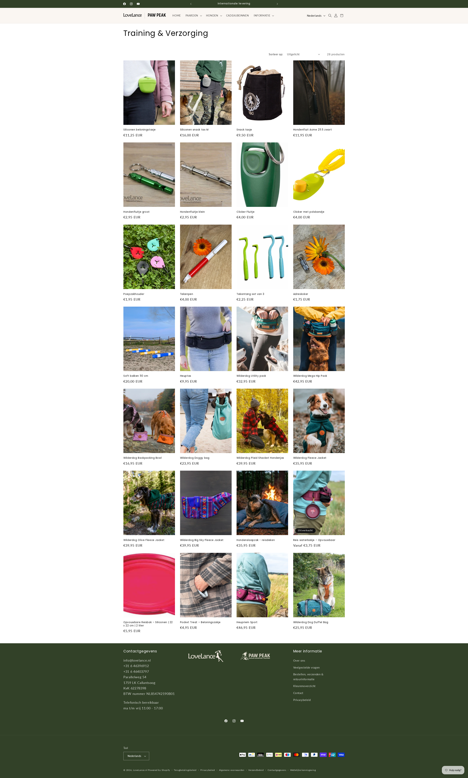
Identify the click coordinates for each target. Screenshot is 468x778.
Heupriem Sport (247, 622)
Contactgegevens (277, 770)
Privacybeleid (302, 699)
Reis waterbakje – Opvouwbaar (314, 540)
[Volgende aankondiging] (277, 4)
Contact (298, 692)
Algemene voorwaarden (231, 770)
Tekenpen (186, 294)
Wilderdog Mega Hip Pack (310, 376)
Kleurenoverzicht (304, 686)
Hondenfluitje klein (192, 212)
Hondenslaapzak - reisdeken (256, 540)
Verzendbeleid (256, 770)
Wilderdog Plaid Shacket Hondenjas (260, 458)
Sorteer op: (276, 54)
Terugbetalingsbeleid (185, 770)
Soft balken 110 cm (135, 376)
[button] (193, 16)
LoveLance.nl (140, 770)
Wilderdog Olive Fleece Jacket (143, 540)
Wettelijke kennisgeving (303, 770)
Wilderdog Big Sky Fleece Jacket (202, 540)
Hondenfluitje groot (136, 212)
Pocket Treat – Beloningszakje (200, 622)
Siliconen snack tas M (194, 130)
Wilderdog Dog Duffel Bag (310, 622)
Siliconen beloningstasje (139, 130)
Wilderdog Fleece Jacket (310, 458)
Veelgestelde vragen (306, 667)
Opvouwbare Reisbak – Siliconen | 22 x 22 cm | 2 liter (148, 624)
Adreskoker (300, 294)
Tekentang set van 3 (250, 294)
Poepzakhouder (133, 294)
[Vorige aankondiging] (191, 4)
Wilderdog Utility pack (251, 376)
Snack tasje (244, 130)
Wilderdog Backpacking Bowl (142, 458)
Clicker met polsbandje (308, 212)
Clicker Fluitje (245, 212)
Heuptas (185, 376)
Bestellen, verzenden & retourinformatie (308, 676)
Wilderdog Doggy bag (195, 458)
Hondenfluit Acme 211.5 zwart (312, 130)
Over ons (299, 660)
